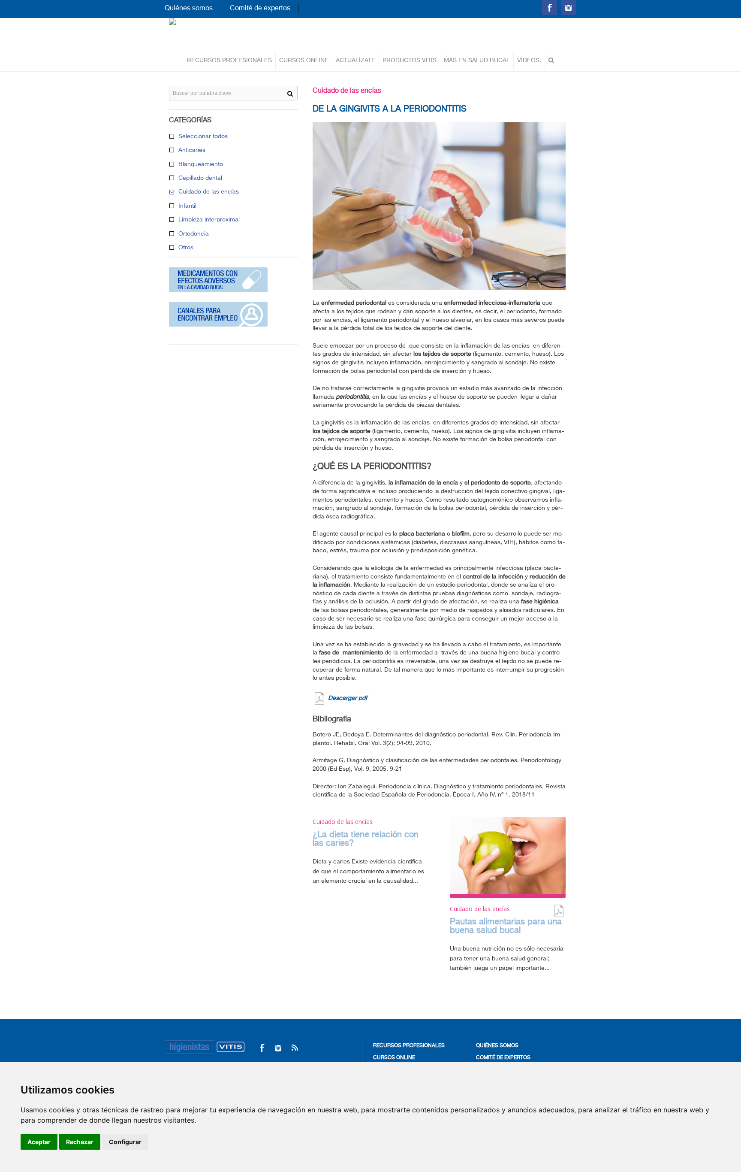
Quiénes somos (189, 8)
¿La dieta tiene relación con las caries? (366, 839)
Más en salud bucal (477, 61)
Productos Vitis (410, 61)
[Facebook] (261, 1047)
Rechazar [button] (79, 1141)
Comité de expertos (260, 8)
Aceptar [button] (39, 1141)
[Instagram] (278, 1047)
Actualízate (355, 61)
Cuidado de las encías (347, 91)
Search (290, 93)
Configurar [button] (125, 1141)
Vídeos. (529, 61)
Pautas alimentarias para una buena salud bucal (506, 926)
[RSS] (294, 1047)
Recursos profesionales (229, 61)
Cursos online (303, 61)
